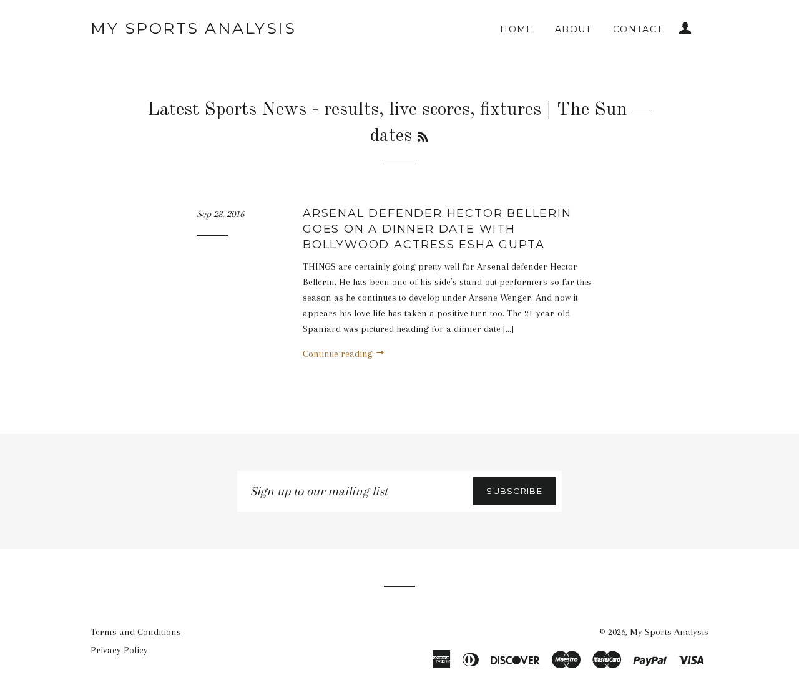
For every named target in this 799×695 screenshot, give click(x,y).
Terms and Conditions (136, 632)
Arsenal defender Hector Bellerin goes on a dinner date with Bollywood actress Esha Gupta (437, 229)
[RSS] (422, 137)
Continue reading (339, 353)
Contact (638, 29)
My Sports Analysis (193, 28)
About (573, 29)
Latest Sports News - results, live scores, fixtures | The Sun (387, 109)
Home (517, 29)
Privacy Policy (119, 650)
